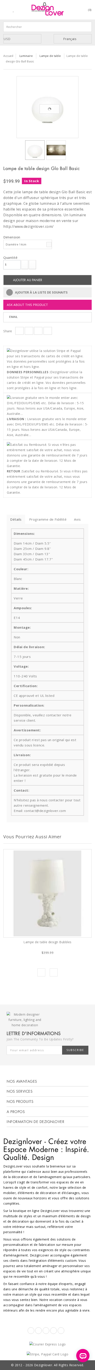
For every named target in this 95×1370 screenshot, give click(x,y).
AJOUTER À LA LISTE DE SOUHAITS (41, 292)
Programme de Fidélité (48, 519)
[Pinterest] (46, 1330)
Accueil (8, 56)
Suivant (70, 151)
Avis (77, 519)
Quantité (10, 257)
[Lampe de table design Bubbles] (47, 893)
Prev (41, 972)
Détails (16, 519)
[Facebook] (31, 1330)
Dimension (12, 237)
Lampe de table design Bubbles (47, 942)
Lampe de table (50, 56)
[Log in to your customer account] (78, 10)
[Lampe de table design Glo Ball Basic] (47, 107)
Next (54, 972)
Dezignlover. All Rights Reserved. (59, 1365)
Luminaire (26, 56)
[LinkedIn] (53, 1330)
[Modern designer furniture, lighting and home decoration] (47, 9)
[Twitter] (38, 1330)
